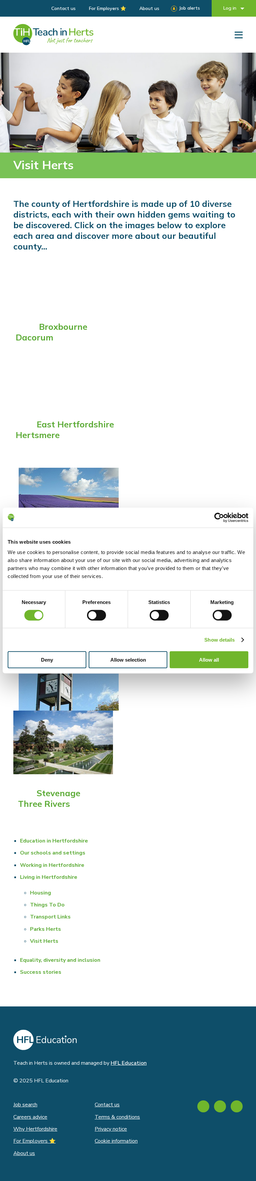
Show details (219, 639)
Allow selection (128, 660)
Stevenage (58, 793)
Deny (47, 660)
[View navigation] (239, 35)
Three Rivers (44, 803)
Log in (230, 8)
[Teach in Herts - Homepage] (53, 34)
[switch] (96, 615)
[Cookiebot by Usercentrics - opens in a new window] (219, 517)
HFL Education (129, 1063)
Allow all (209, 660)
